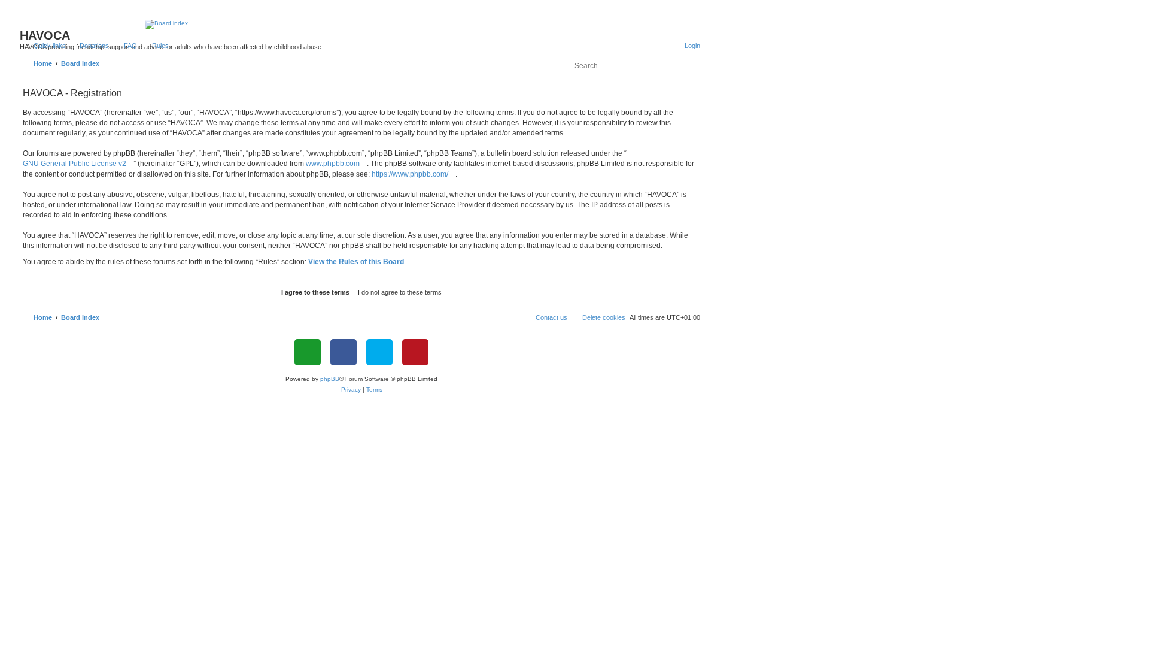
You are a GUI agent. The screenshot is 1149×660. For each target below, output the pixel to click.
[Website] (307, 352)
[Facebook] (343, 352)
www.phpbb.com (333, 163)
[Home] (362, 24)
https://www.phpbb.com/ (410, 174)
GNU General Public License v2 (74, 163)
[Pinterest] (415, 352)
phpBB (329, 379)
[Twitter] (379, 352)
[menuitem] (89, 45)
